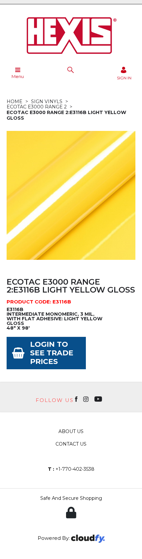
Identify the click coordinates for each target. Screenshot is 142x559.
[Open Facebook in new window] (77, 398)
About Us (71, 431)
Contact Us (71, 444)
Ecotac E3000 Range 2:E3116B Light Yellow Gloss (66, 115)
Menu (18, 76)
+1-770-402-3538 (71, 469)
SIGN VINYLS (46, 101)
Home (14, 101)
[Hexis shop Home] (71, 56)
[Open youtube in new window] (98, 398)
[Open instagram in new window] (86, 398)
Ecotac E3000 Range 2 (37, 107)
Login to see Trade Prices (51, 353)
